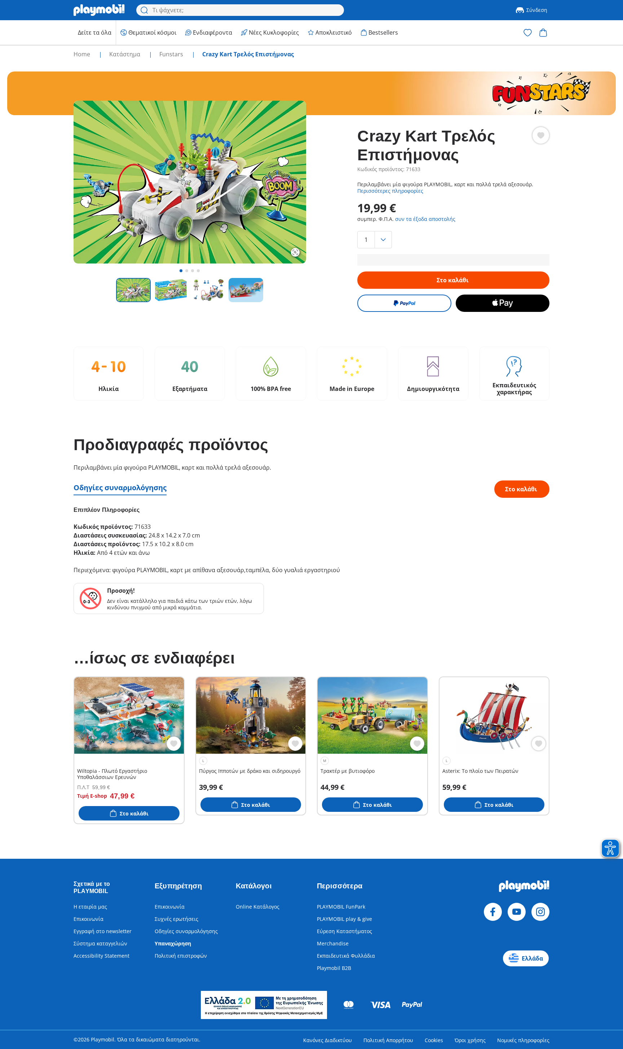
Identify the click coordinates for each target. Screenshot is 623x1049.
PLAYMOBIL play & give (344, 918)
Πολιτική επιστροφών (181, 955)
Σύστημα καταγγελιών (100, 943)
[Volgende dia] (287, 182)
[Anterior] (92, 182)
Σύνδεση (536, 9)
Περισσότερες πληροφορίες (390, 190)
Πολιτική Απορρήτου (388, 1040)
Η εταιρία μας (90, 906)
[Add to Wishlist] (540, 135)
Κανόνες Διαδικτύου (327, 1040)
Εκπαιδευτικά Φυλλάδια (346, 955)
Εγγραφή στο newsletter (103, 931)
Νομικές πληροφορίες (523, 1040)
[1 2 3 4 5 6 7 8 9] (453, 239)
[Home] (99, 10)
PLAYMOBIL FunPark (341, 906)
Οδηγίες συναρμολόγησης (120, 487)
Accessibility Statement (101, 955)
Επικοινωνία (88, 918)
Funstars (172, 54)
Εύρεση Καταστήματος (344, 931)
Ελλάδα (532, 958)
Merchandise (333, 943)
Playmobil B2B (334, 968)
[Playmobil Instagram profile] (540, 912)
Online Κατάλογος (257, 906)
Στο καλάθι (453, 280)
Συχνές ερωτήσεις (176, 918)
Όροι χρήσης (470, 1040)
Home (83, 54)
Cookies (434, 1040)
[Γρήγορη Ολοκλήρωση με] (404, 303)
